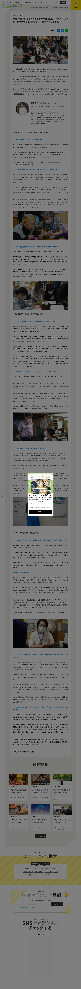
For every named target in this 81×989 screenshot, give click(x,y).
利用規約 (32, 508)
